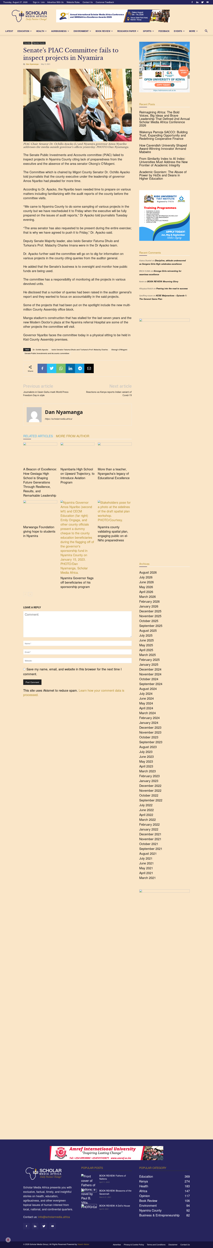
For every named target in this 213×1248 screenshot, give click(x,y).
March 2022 (147, 819)
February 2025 (149, 659)
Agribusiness (59, 31)
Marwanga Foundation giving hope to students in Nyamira (39, 531)
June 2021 (146, 863)
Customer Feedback (105, 2)
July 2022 (145, 805)
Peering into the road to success (172, 288)
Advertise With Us (55, 2)
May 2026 (146, 587)
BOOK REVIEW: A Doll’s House (114, 1205)
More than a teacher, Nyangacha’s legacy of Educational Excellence (114, 473)
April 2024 (146, 708)
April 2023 (146, 766)
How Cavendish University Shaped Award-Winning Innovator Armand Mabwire (163, 148)
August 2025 (148, 630)
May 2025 (146, 645)
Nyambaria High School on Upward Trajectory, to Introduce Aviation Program (77, 475)
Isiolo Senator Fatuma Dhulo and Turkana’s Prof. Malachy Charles (80, 349)
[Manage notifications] (8, 1239)
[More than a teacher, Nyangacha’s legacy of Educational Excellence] (115, 454)
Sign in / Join (39, 2)
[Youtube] (207, 2)
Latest (9, 31)
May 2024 (146, 703)
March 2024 (147, 713)
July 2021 (145, 858)
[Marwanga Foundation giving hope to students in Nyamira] (40, 512)
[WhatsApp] (61, 368)
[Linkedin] (197, 2)
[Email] (89, 368)
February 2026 (149, 601)
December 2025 (150, 611)
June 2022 (146, 810)
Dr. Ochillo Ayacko (40, 349)
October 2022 (148, 795)
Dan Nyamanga (32, 64)
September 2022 (150, 800)
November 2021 (150, 839)
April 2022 (146, 814)
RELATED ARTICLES (38, 436)
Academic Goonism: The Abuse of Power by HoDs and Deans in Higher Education (163, 175)
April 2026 (146, 591)
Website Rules (73, 2)
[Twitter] (202, 2)
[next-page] (30, 594)
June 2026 (146, 582)
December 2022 (150, 785)
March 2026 (147, 596)
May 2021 (146, 868)
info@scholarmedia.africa (54, 1217)
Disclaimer (172, 1244)
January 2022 (148, 829)
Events (178, 31)
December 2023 (150, 727)
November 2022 (150, 790)
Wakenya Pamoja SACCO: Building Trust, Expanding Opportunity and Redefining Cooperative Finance (163, 135)
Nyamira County (39, 43)
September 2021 (150, 848)
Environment (81, 31)
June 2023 (146, 756)
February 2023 (149, 776)
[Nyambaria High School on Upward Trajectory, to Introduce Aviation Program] (77, 454)
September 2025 (150, 625)
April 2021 (146, 873)
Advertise (117, 1244)
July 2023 (145, 751)
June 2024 (146, 698)
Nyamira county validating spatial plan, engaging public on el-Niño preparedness (113, 533)
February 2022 (149, 824)
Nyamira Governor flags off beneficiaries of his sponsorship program (77, 582)
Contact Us (88, 2)
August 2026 (148, 572)
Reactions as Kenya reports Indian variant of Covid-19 (109, 394)
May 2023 (146, 761)
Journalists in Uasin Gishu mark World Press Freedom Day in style (45, 394)
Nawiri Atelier (83, 1244)
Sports (147, 31)
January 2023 (148, 780)
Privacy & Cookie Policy (134, 1244)
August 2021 (148, 853)
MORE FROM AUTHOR (72, 436)
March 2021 (147, 877)
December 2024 (150, 669)
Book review (103, 31)
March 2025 (147, 654)
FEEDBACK (163, 31)
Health (40, 31)
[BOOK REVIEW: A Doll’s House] (89, 1209)
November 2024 (150, 674)
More (192, 31)
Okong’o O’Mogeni (119, 349)
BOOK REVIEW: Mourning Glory (162, 281)
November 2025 (150, 616)
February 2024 (149, 717)
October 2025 (148, 620)
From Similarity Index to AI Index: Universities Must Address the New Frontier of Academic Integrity (163, 162)
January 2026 (148, 606)
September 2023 (150, 742)
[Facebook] (192, 2)
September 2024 (150, 683)
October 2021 (148, 843)
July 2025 (145, 635)
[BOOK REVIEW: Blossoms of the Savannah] (89, 1194)
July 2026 (145, 577)
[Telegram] (79, 368)
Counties (27, 43)
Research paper (126, 31)
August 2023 (148, 746)
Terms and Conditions (156, 1244)
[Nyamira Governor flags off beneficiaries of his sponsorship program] (77, 537)
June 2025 (146, 640)
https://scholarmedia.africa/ (58, 418)
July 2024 (145, 693)
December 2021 (150, 834)
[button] (206, 31)
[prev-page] (25, 594)
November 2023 (150, 732)
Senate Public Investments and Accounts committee (47, 353)
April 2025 (146, 650)
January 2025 (148, 664)
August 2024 (148, 688)
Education (23, 31)
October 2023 (148, 737)
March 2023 (147, 771)
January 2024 (148, 722)
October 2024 (148, 679)
